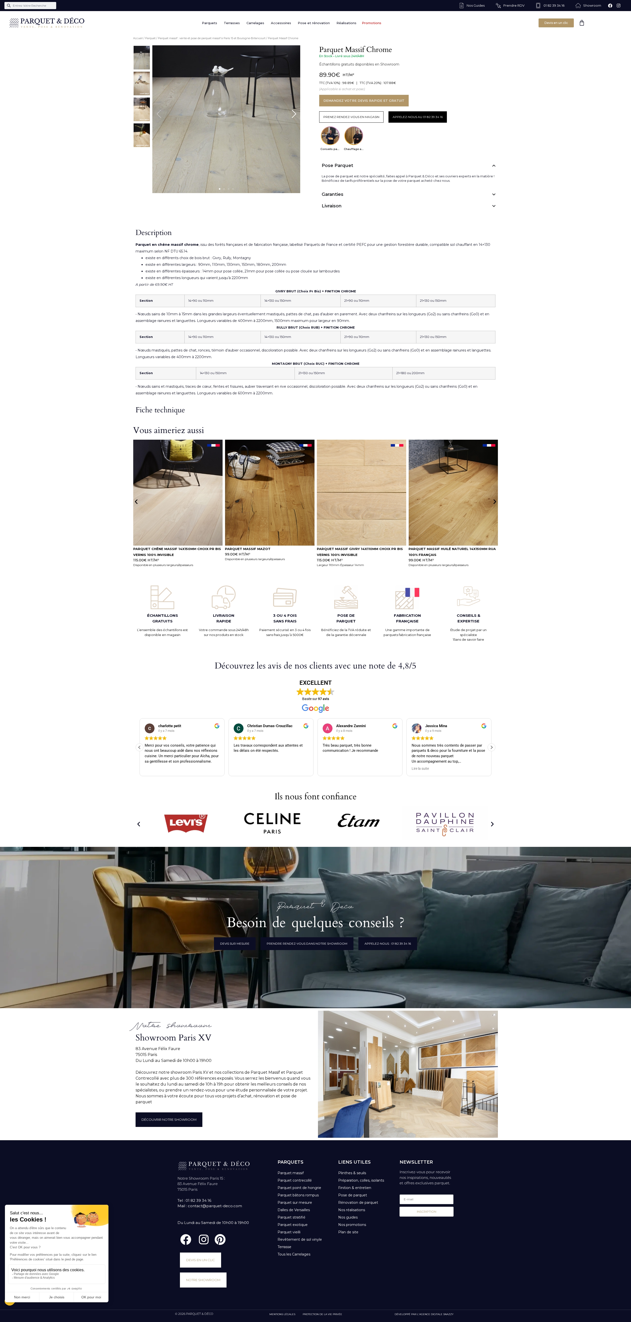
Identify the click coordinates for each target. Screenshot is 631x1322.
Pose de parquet (352, 1195)
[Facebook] (610, 5)
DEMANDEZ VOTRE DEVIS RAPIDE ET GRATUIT (363, 100)
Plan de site (348, 1232)
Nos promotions (352, 1224)
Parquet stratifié (291, 1217)
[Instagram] (618, 5)
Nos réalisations (351, 1210)
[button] (219, 189)
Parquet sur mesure (295, 1202)
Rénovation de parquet (358, 1202)
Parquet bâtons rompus (298, 1195)
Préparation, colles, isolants (361, 1180)
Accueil (138, 38)
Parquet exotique (293, 1224)
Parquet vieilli (289, 1232)
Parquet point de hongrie (299, 1188)
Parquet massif (291, 1173)
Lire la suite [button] (331, 768)
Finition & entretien (354, 1188)
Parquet (150, 38)
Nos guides (348, 1217)
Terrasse (284, 1247)
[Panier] (582, 23)
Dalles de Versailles (294, 1210)
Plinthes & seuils (352, 1173)
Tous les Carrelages (294, 1254)
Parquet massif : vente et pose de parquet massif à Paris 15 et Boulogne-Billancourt (211, 38)
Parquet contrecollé (295, 1180)
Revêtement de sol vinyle (300, 1239)
